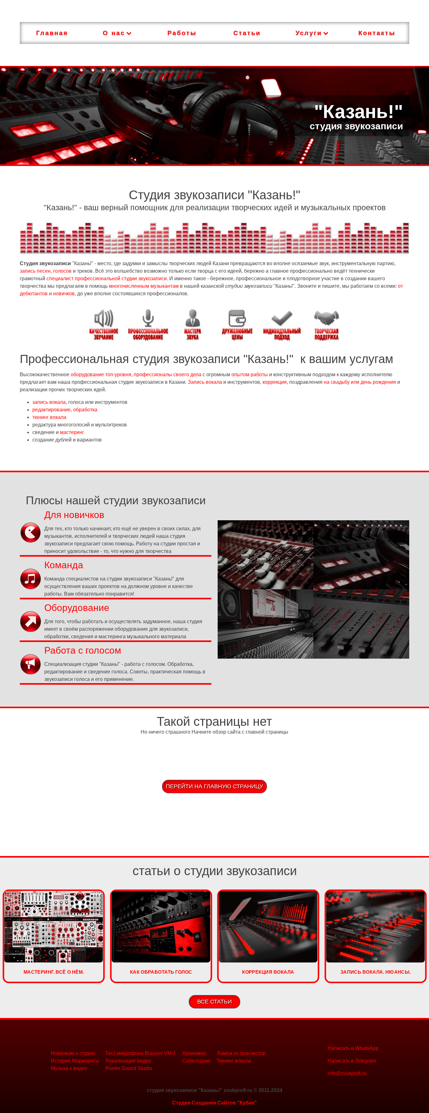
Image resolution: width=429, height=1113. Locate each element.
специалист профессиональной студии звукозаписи (106, 278)
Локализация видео (128, 1060)
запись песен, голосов (46, 271)
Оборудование (76, 607)
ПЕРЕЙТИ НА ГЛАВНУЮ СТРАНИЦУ (214, 786)
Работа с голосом (82, 650)
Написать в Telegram (352, 1060)
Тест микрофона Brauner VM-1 (140, 1053)
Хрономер (194, 1053)
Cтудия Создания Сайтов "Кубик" (214, 1102)
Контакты (376, 32)
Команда (63, 565)
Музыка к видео (69, 1068)
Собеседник (196, 1060)
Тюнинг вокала (234, 1060)
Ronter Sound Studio (128, 1068)
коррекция (275, 382)
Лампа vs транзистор (241, 1053)
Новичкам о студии (73, 1053)
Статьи (247, 32)
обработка (85, 409)
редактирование (51, 409)
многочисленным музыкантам (144, 286)
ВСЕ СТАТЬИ (214, 1001)
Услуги (309, 32)
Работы (182, 32)
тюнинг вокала (49, 417)
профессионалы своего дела (167, 374)
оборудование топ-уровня (101, 374)
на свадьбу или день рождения (360, 382)
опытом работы (249, 374)
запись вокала (49, 402)
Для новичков (74, 515)
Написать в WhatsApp (353, 1048)
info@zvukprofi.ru (347, 1073)
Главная (52, 32)
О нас (114, 32)
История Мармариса (75, 1060)
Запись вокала (205, 382)
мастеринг (72, 432)
